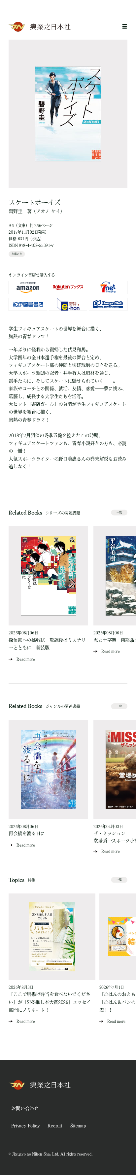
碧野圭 (15, 211)
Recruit (55, 1125)
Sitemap (78, 1125)
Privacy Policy (25, 1125)
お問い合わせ (24, 1108)
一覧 (119, 512)
